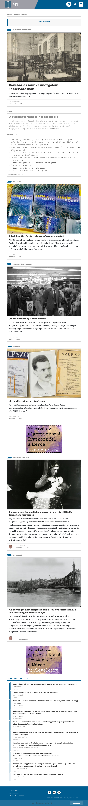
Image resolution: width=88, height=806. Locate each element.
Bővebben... (55, 129)
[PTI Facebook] (49, 792)
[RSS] (59, 792)
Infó (50, 803)
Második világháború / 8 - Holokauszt (28, 168)
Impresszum (13, 791)
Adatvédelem (14, 793)
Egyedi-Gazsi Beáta (20, 737)
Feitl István (20, 545)
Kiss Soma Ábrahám (20, 768)
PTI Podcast (12, 135)
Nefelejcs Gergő (32, 748)
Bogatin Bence (18, 705)
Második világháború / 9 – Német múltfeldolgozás (33, 163)
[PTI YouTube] (54, 792)
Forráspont (17, 687)
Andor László (18, 695)
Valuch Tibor (14, 337)
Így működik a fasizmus (21, 165)
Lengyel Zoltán (18, 748)
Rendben (76, 803)
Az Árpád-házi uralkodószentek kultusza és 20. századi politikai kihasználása (45, 152)
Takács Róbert (44, 21)
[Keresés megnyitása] (75, 6)
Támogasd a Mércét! (16, 796)
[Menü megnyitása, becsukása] (81, 4)
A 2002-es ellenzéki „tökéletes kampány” (29, 171)
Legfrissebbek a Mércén (17, 678)
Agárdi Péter (14, 416)
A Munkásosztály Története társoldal (27, 777)
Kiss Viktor (13, 254)
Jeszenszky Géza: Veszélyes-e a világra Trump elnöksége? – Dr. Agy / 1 (41, 140)
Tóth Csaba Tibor (19, 726)
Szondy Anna (17, 758)
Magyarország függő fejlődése (25, 155)
